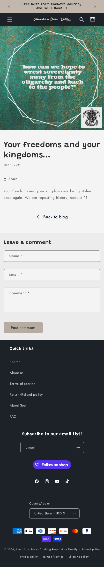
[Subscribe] (78, 447)
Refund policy (91, 549)
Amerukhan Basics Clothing (33, 549)
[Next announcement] (95, 6)
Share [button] (12, 178)
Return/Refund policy (26, 394)
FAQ (13, 416)
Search (15, 362)
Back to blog (55, 217)
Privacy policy (29, 557)
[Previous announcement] (9, 6)
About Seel (18, 405)
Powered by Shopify (65, 549)
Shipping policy (78, 557)
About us (16, 372)
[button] (9, 19)
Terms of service (23, 383)
